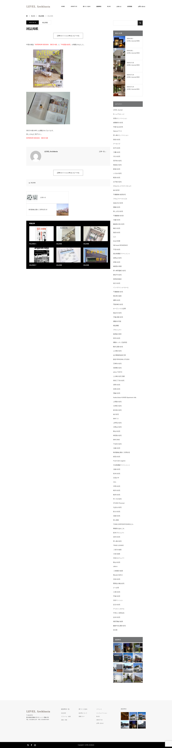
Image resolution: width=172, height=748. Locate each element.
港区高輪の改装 (118, 621)
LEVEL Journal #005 (133, 41)
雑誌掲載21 (32, 244)
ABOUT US (74, 6)
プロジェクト (117, 330)
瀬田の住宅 (116, 300)
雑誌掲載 (45, 22)
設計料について (83, 713)
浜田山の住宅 (117, 258)
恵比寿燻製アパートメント (121, 253)
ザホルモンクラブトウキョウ (122, 186)
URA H (115, 566)
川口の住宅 (116, 156)
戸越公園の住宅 (118, 317)
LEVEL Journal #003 (133, 65)
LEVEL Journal (117, 110)
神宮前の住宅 (117, 435)
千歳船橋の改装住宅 (119, 194)
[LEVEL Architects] (50, 6)
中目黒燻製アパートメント (121, 465)
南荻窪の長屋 (117, 266)
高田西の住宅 (117, 368)
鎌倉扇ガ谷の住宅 (118, 224)
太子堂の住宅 (117, 182)
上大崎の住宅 (117, 351)
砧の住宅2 (116, 190)
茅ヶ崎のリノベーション (121, 135)
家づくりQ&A (86, 6)
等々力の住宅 (117, 499)
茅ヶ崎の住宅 (117, 541)
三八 (114, 237)
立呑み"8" (116, 478)
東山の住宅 (116, 431)
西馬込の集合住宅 (118, 583)
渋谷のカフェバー (118, 558)
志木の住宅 (116, 617)
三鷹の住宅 (116, 152)
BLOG (109, 6)
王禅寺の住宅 (117, 363)
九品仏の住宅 (117, 507)
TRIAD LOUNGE (118, 545)
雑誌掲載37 (32, 265)
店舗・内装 (64, 720)
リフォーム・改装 (66, 716)
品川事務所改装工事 (119, 355)
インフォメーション (101, 713)
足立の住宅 (116, 604)
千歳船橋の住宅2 (118, 215)
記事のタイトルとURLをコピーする (68, 36)
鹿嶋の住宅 (116, 207)
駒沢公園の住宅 (118, 346)
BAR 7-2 (115, 418)
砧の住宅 (116, 414)
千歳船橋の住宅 (118, 292)
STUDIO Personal (118, 503)
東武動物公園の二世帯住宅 (121, 452)
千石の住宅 (116, 249)
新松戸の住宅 (117, 275)
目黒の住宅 (116, 389)
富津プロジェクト (118, 532)
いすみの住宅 (117, 173)
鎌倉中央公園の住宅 (119, 626)
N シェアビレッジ (118, 114)
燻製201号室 (117, 321)
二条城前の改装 (118, 571)
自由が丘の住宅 (118, 203)
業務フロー (82, 716)
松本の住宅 (116, 473)
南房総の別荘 (117, 334)
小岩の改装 (116, 554)
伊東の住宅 (116, 262)
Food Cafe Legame (119, 461)
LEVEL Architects (51, 151)
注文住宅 (63, 713)
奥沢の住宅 (116, 490)
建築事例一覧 (65, 709)
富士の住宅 (116, 511)
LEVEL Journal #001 (133, 89)
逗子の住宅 (116, 148)
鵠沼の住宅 (116, 232)
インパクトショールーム (121, 287)
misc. (114, 482)
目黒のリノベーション (120, 118)
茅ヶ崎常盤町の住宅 (119, 270)
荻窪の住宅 (116, 169)
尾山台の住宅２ (118, 575)
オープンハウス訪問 (119, 308)
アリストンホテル (118, 609)
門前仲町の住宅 (118, 304)
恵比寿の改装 (117, 296)
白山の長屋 (116, 241)
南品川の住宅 (117, 313)
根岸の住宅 (116, 494)
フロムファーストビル (120, 198)
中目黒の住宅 (65, 44)
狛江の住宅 (116, 283)
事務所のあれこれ (118, 528)
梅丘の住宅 (116, 228)
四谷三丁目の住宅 (118, 380)
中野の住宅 (116, 486)
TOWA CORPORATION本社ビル (123, 524)
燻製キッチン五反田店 (120, 342)
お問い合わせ (141, 6)
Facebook (31, 744)
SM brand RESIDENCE (120, 245)
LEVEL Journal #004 (133, 53)
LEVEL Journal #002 (133, 77)
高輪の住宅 (116, 393)
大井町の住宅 (117, 406)
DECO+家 (46, 44)
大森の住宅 (116, 448)
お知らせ (119, 6)
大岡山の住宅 (117, 427)
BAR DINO (116, 439)
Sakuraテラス (117, 131)
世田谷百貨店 (117, 279)
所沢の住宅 (116, 338)
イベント (99, 709)
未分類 (115, 630)
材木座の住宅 (117, 410)
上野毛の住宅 (117, 423)
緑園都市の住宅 (118, 122)
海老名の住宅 (117, 165)
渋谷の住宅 (116, 579)
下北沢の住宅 (117, 444)
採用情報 (129, 6)
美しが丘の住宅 (118, 211)
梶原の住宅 (116, 177)
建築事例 (98, 6)
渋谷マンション (118, 600)
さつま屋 (116, 587)
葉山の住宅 (116, 562)
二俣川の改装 (117, 549)
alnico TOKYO (117, 372)
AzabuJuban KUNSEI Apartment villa (124, 397)
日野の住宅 (116, 384)
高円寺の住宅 (117, 160)
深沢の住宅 (116, 537)
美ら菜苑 (116, 520)
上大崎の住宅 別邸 (119, 376)
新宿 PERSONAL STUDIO (121, 359)
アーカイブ (116, 144)
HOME (63, 6)
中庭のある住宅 (118, 127)
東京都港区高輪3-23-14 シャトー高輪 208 (37, 717)
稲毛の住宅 (116, 456)
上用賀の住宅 (117, 401)
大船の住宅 (116, 469)
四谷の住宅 (116, 139)
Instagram (34, 744)
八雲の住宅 (116, 592)
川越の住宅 (116, 220)
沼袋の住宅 (116, 516)
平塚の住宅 (116, 596)
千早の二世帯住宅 (118, 613)
